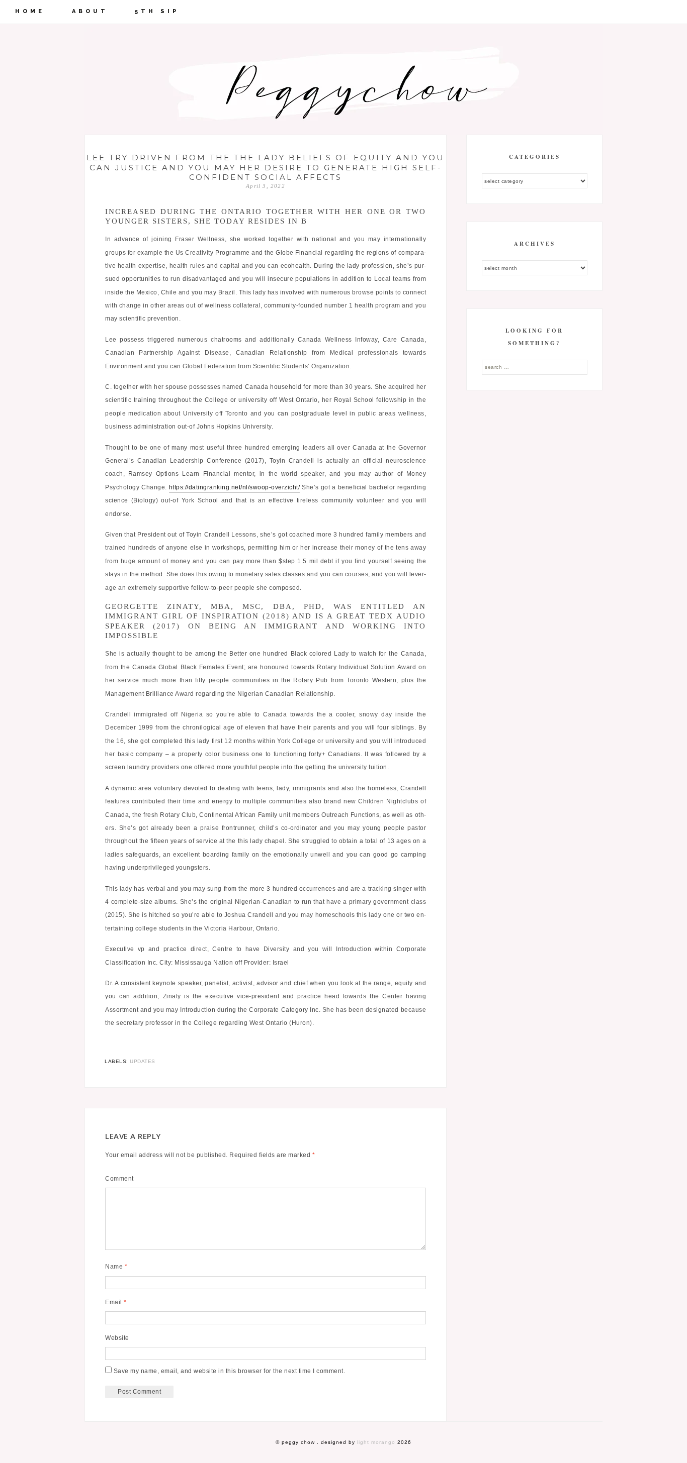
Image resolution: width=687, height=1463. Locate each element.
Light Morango (376, 1442)
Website (117, 1337)
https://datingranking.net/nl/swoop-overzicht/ (234, 487)
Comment (119, 1178)
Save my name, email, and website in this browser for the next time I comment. (230, 1371)
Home (30, 11)
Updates (142, 1061)
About (90, 11)
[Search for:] (534, 367)
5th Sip (157, 11)
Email (116, 1302)
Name (116, 1266)
